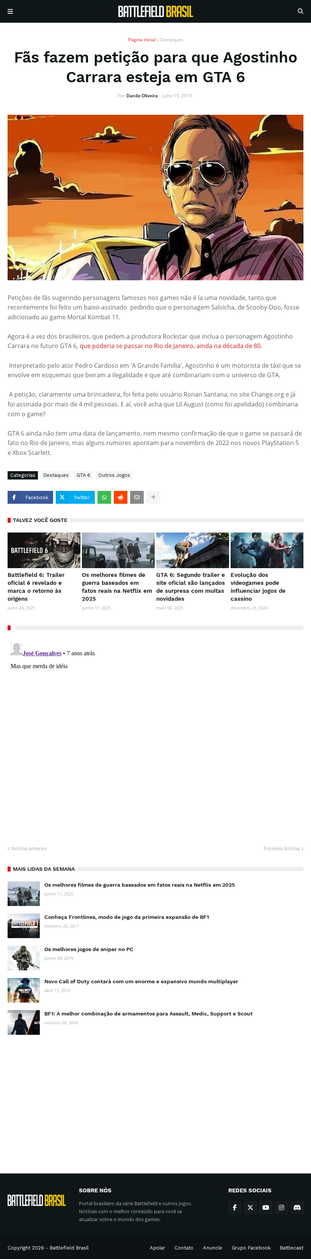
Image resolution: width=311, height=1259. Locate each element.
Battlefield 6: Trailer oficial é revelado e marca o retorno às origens (36, 587)
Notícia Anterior (29, 848)
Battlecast (291, 1248)
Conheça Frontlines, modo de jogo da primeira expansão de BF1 (126, 917)
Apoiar (157, 1248)
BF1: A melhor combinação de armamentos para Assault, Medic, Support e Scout (148, 1014)
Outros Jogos (114, 475)
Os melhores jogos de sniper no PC (89, 949)
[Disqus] (155, 734)
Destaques (171, 39)
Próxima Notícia (282, 848)
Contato (183, 1248)
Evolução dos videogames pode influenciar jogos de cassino (258, 587)
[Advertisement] (155, 1097)
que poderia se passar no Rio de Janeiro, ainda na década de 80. (171, 346)
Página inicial (142, 39)
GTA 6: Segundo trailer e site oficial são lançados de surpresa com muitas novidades (190, 587)
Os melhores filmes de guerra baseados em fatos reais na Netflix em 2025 (117, 587)
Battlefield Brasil (69, 1248)
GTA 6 (83, 475)
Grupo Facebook (251, 1248)
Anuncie (212, 1248)
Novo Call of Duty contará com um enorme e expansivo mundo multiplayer (141, 981)
